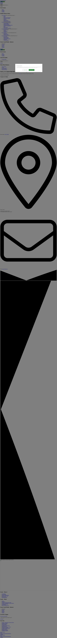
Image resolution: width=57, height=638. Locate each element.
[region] (28, 68)
